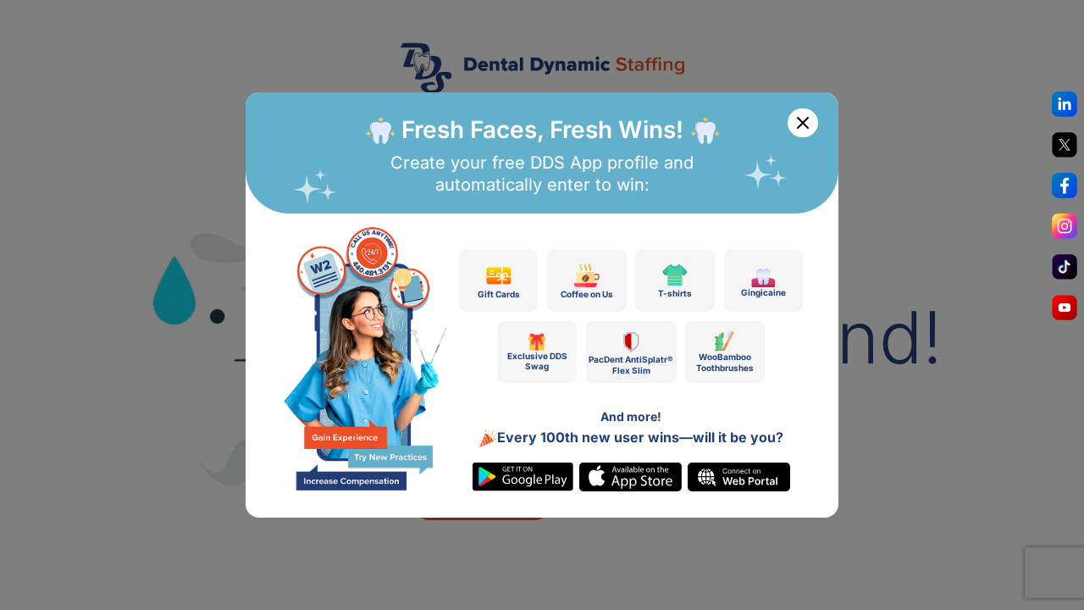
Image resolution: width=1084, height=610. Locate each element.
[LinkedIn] (1064, 108)
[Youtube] (1064, 311)
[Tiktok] (1064, 271)
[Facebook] (1064, 189)
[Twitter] (1064, 149)
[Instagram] (1064, 230)
